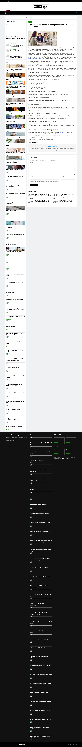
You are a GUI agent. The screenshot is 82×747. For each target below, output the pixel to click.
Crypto (7, 35)
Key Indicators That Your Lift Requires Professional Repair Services (65, 202)
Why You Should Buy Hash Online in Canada (15, 219)
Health (7, 319)
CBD (6, 147)
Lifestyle (46, 13)
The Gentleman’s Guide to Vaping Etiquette (15, 137)
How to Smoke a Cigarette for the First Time (15, 169)
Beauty (7, 72)
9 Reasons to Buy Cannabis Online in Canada (15, 260)
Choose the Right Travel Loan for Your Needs (39, 496)
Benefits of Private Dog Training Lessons (14, 267)
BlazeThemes (33, 744)
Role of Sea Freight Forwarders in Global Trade (39, 639)
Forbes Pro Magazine (16, 438)
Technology (32, 13)
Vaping (7, 138)
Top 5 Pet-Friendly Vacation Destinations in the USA (40, 719)
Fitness (9, 302)
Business (25, 13)
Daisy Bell (31, 29)
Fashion (40, 13)
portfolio (34, 142)
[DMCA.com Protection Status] (22, 744)
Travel (31, 445)
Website (62, 176)
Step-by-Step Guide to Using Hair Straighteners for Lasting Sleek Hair (59, 446)
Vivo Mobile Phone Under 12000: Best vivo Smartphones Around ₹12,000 (42, 202)
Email (46, 176)
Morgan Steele (62, 204)
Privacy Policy (74, 744)
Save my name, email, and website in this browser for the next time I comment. (45, 181)
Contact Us (75, 1)
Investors (62, 132)
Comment (32, 162)
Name (31, 176)
